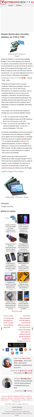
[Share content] (3, 350)
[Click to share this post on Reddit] (25, 349)
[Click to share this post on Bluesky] (16, 349)
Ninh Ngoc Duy (26, 379)
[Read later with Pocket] (30, 349)
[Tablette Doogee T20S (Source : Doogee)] (17, 185)
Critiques (19, 5)
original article (26, 358)
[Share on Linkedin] (17, 353)
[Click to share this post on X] (21, 349)
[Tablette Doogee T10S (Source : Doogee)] (17, 46)
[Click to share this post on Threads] (12, 349)
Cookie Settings (17, 407)
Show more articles (17, 311)
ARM (3, 80)
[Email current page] (21, 353)
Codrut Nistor (18, 361)
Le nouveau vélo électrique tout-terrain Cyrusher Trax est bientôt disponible (9, 322)
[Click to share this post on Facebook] (7, 349)
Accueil (10, 5)
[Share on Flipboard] (12, 353)
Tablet (8, 80)
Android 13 (23, 141)
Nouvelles (9, 398)
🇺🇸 (22, 78)
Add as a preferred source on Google (18, 345)
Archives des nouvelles (19, 398)
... (31, 5)
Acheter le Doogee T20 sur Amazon (12, 171)
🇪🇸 (24, 78)
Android (29, 78)
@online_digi (26, 370)
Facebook (29, 391)
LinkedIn (29, 373)
